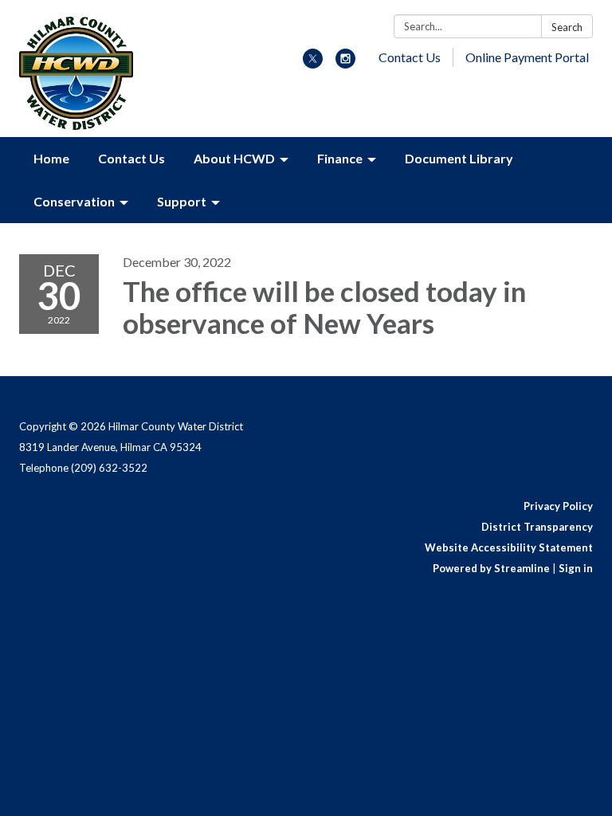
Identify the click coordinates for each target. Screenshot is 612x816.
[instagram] (345, 63)
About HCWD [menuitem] (234, 158)
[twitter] (313, 63)
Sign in (576, 568)
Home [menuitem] (51, 158)
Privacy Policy (558, 506)
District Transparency (537, 526)
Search (567, 27)
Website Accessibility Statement (509, 547)
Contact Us (410, 57)
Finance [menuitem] (340, 158)
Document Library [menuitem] (459, 158)
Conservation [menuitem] (74, 201)
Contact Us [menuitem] (131, 158)
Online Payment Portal (527, 57)
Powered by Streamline (491, 568)
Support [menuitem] (181, 201)
